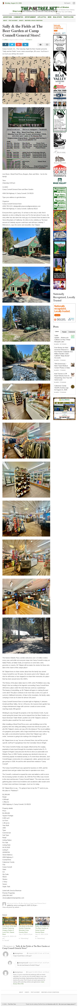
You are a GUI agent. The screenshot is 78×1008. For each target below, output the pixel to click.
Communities (18, 17)
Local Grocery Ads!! (15, 14)
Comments (72, 332)
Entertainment (30, 17)
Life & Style (42, 17)
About (5, 20)
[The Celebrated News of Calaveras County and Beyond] (39, 9)
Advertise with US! (53, 1004)
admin (6, 39)
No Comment (63, 344)
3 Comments (28, 39)
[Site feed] (74, 3)
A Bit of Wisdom (62, 7)
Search (68, 3)
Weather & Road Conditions (33, 20)
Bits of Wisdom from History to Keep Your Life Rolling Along (65, 12)
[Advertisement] (64, 433)
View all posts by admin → (11, 907)
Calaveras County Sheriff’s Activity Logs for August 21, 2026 (61, 388)
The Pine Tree (11, 1004)
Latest (57, 331)
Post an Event (13, 20)
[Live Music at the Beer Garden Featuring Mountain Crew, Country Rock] (26, 921)
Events (21, 20)
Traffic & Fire (68, 17)
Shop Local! (17, 11)
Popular (64, 332)
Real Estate (57, 17)
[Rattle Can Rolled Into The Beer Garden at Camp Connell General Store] (42, 921)
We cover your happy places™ (67, 1004)
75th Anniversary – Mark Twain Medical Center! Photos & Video (62, 366)
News (49, 17)
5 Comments (63, 392)
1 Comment (63, 360)
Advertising (7, 17)
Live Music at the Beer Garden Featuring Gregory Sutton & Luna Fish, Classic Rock (9, 930)
